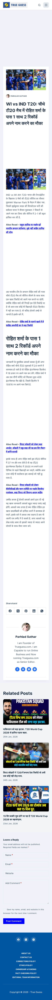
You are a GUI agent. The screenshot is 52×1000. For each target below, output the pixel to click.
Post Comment (14, 921)
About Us (25, 953)
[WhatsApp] (42, 611)
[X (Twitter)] (18, 611)
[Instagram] (33, 939)
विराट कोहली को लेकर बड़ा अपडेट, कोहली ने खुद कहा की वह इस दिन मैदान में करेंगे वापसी (25, 448)
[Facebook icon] (17, 669)
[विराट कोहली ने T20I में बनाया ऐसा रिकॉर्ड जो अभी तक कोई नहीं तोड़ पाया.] (26, 755)
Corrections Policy (26, 961)
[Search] (39, 5)
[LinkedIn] (34, 611)
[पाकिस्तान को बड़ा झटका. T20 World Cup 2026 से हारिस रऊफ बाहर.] (26, 712)
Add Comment (13, 883)
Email (8, 864)
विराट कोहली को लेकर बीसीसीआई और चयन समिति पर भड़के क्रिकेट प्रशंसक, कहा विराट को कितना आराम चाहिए (25, 488)
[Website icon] (23, 669)
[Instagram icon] (34, 669)
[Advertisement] (26, 37)
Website (9, 873)
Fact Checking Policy (26, 973)
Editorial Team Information (26, 977)
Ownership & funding (26, 969)
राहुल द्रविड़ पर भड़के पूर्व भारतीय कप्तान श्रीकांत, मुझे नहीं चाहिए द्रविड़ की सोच (25, 228)
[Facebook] (10, 611)
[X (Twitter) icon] (29, 669)
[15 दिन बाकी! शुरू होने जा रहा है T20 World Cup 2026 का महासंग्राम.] (26, 798)
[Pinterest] (26, 611)
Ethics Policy (26, 965)
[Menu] (46, 5)
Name (9, 855)
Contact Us (26, 957)
